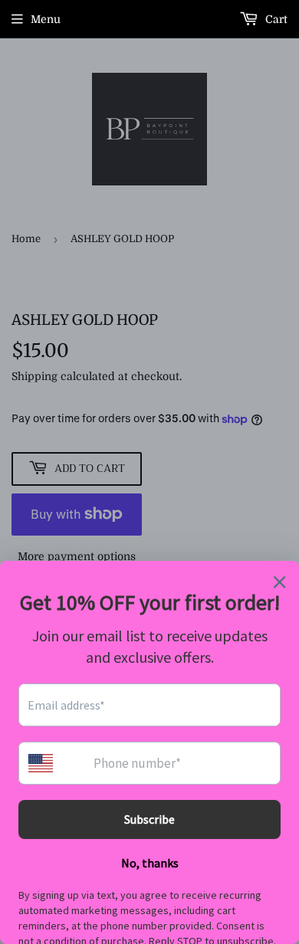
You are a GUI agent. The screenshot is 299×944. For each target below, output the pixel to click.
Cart (275, 19)
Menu (46, 19)
